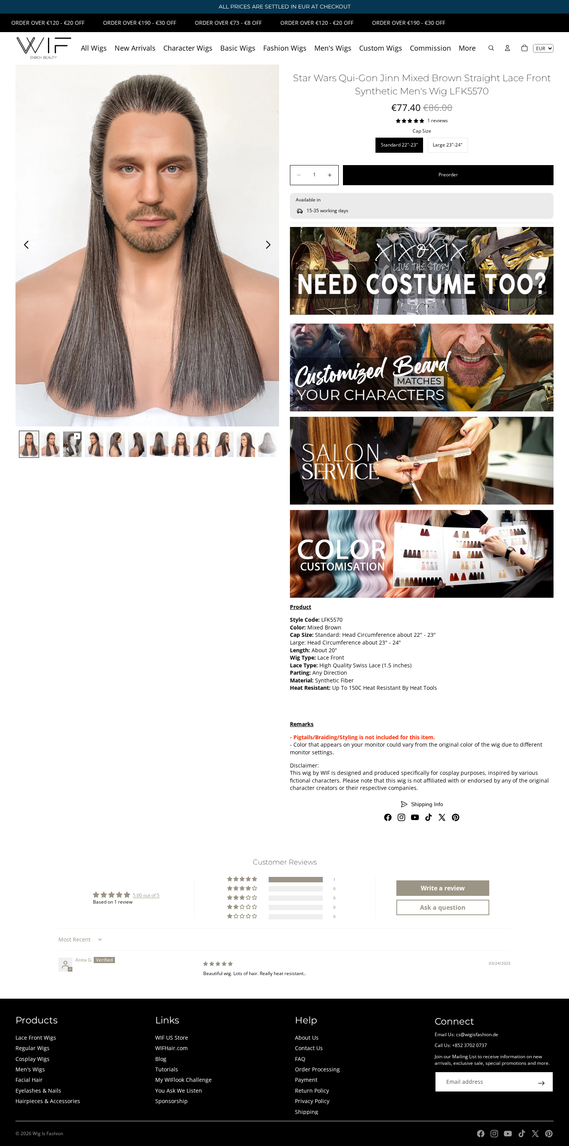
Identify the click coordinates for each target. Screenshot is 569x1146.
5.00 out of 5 (146, 895)
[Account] (507, 47)
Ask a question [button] (443, 907)
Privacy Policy (312, 1101)
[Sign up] (541, 1083)
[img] (218, 963)
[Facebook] (387, 817)
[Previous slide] (24, 245)
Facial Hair (29, 1079)
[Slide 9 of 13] (202, 444)
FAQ (300, 1058)
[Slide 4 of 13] (94, 444)
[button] (242, 879)
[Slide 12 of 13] (267, 444)
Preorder (448, 174)
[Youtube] (415, 817)
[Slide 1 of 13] (29, 444)
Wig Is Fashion (48, 1133)
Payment (306, 1079)
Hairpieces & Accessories (47, 1101)
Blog (160, 1058)
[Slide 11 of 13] (246, 444)
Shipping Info (427, 804)
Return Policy (312, 1090)
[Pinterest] (455, 817)
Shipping (306, 1111)
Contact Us (309, 1048)
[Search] (491, 47)
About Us (307, 1037)
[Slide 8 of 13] (180, 444)
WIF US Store (171, 1037)
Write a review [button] (443, 888)
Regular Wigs (32, 1048)
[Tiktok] (428, 817)
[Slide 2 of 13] (50, 444)
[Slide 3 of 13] (72, 444)
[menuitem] (467, 48)
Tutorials (166, 1069)
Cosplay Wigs (32, 1058)
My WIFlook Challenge (183, 1079)
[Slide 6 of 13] (137, 444)
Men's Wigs (30, 1069)
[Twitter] (442, 817)
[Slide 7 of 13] (159, 444)
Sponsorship (171, 1101)
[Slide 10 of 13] (224, 444)
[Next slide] (270, 245)
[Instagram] (401, 817)
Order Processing (317, 1069)
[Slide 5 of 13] (115, 444)
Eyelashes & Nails (38, 1090)
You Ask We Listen (178, 1090)
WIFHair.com (171, 1048)
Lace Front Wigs (35, 1037)
